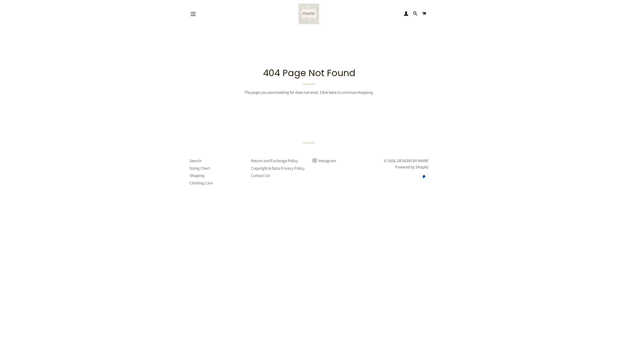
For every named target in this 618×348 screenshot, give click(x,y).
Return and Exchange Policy (274, 160)
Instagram (327, 160)
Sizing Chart (200, 168)
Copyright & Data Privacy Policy (278, 168)
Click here (328, 92)
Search (195, 160)
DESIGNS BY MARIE (412, 160)
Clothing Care (201, 183)
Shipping (197, 175)
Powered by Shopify (411, 167)
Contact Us (260, 175)
